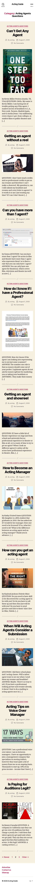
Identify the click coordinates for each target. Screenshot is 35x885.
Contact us (6, 870)
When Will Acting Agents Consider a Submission (17, 630)
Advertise (6, 867)
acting (12, 40)
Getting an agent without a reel (17, 138)
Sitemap (5, 873)
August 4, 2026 (24, 639)
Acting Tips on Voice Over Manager (17, 710)
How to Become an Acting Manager (17, 470)
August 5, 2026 (24, 40)
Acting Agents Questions (17, 26)
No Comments (19, 43)
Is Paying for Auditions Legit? (17, 786)
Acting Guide (17, 4)
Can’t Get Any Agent (17, 33)
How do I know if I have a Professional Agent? (17, 292)
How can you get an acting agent (17, 552)
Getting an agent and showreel (17, 396)
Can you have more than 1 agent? (17, 212)
